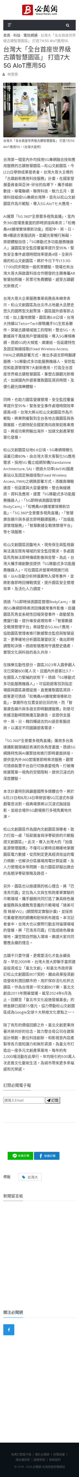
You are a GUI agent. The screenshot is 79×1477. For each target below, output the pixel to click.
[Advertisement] (39, 1261)
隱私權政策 (23, 1460)
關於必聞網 (42, 1454)
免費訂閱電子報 (21, 1454)
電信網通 (30, 35)
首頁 (6, 35)
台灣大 (32, 1177)
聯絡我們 (55, 1460)
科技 (16, 35)
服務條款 (39, 1460)
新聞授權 (59, 1454)
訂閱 (54, 1100)
